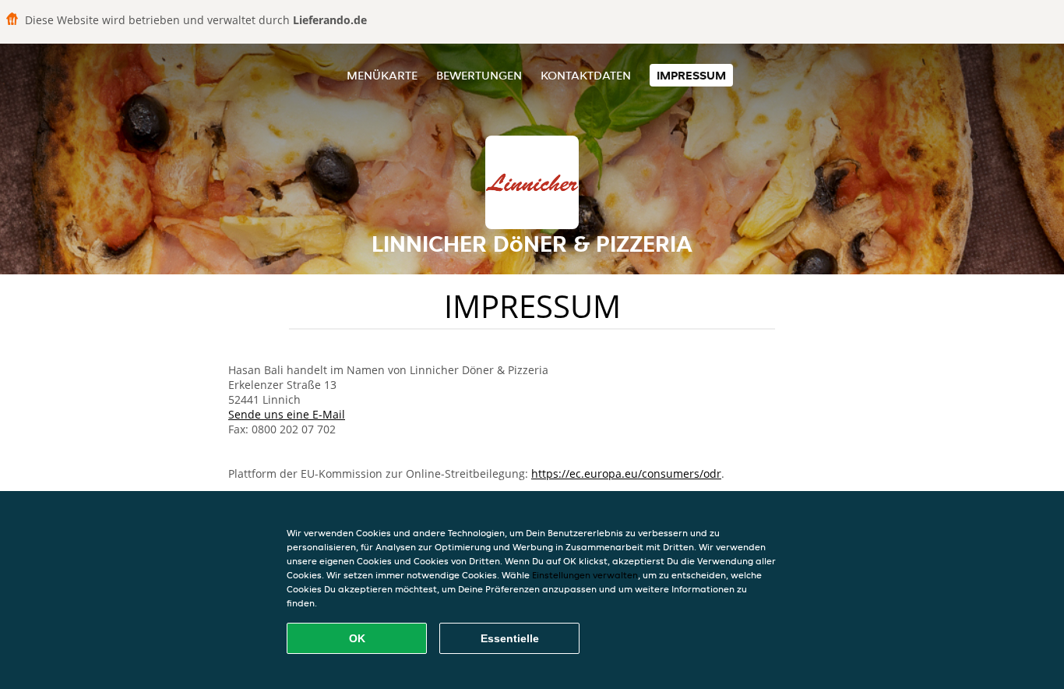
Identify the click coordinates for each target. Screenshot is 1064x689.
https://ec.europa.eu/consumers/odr (626, 473)
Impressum (691, 75)
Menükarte (382, 75)
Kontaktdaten (586, 75)
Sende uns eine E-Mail (286, 414)
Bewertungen (479, 75)
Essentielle (510, 638)
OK (357, 638)
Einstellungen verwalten (585, 575)
